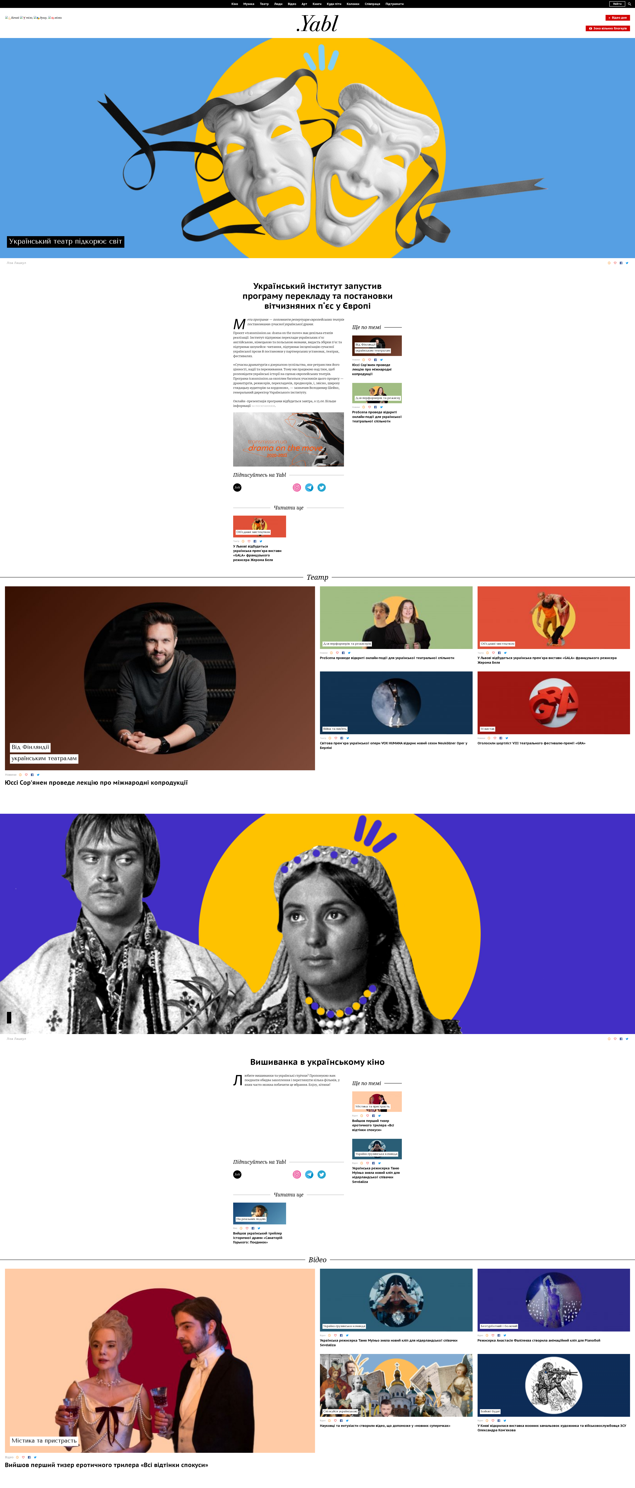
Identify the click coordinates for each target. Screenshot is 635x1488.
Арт (304, 4)
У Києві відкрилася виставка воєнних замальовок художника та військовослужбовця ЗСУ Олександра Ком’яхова (552, 1428)
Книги (317, 4)
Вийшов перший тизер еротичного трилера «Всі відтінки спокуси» (373, 1125)
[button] (630, 4)
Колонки (353, 4)
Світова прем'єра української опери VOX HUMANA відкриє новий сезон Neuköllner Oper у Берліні (393, 745)
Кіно (235, 4)
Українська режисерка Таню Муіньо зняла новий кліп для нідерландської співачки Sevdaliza (376, 1175)
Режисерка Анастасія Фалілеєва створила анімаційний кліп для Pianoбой (539, 1340)
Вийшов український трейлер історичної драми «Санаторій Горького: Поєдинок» (257, 1238)
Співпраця (372, 4)
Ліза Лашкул (16, 263)
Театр (264, 4)
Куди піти (334, 4)
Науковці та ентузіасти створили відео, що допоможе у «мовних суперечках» (385, 1426)
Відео (292, 4)
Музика (248, 4)
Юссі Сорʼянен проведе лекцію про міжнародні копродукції (372, 369)
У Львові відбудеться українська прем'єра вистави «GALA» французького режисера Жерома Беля (257, 553)
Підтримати (395, 4)
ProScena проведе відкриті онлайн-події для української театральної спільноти (377, 416)
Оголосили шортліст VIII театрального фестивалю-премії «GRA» (532, 743)
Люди (278, 4)
